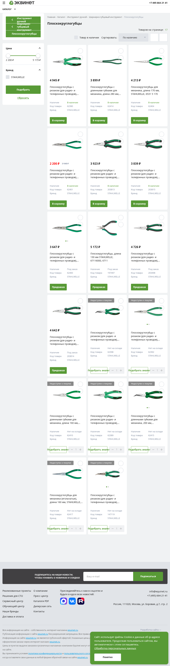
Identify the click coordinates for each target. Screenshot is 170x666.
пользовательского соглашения (81, 653)
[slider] (8, 55)
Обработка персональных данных (115, 648)
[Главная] (21, 2)
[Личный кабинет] (158, 9)
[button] (57, 227)
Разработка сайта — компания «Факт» (150, 631)
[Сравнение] (145, 9)
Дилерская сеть (42, 606)
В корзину (58, 120)
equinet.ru (73, 630)
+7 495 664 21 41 (158, 2)
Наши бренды (10, 611)
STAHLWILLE (18, 77)
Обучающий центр (13, 606)
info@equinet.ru (158, 591)
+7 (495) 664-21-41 (157, 595)
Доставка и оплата (13, 616)
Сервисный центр (12, 601)
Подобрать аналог (98, 370)
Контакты (39, 611)
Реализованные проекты (16, 590)
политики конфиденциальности (45, 653)
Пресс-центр (41, 595)
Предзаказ (58, 287)
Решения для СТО (12, 595)
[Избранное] (152, 9)
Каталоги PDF (41, 601)
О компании (40, 590)
